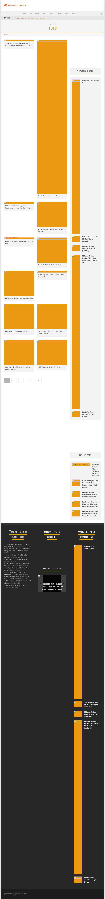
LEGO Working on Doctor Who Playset (49, 367)
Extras (66, 14)
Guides (51, 14)
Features (59, 14)
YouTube (75, 14)
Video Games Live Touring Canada (89, 547)
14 (31, 380)
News (30, 14)
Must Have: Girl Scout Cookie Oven (16, 331)
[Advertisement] (85, 52)
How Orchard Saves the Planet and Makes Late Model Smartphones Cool (90, 504)
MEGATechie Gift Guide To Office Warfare (51, 196)
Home (24, 14)
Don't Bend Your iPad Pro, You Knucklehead (28, 19)
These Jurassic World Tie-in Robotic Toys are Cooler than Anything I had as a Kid (18, 44)
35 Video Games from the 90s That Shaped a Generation (90, 239)
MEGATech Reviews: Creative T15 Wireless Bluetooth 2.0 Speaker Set (89, 259)
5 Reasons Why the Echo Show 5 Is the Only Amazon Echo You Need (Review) (90, 483)
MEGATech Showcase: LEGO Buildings (49, 265)
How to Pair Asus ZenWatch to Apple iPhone (88, 414)
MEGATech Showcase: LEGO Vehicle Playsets (19, 298)
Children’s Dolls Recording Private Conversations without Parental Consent (18, 207)
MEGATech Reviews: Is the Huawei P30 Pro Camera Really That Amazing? (90, 513)
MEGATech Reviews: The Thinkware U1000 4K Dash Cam (95, 469)
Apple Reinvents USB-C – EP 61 (16, 585)
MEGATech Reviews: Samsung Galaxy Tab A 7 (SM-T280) (89, 248)
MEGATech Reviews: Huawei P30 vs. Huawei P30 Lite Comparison (89, 494)
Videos (44, 14)
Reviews (37, 14)
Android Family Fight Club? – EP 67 (17, 559)
